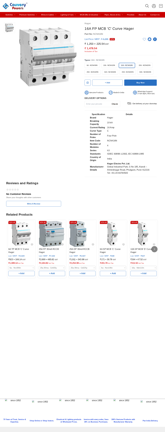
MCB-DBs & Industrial (89, 15)
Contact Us (155, 15)
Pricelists (130, 15)
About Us (142, 15)
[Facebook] (155, 39)
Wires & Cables (47, 15)
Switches (9, 15)
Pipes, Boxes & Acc (113, 15)
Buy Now (141, 83)
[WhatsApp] (149, 39)
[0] (161, 6)
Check (115, 104)
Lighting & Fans (67, 15)
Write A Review (33, 204)
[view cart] (161, 6)
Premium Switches (27, 15)
